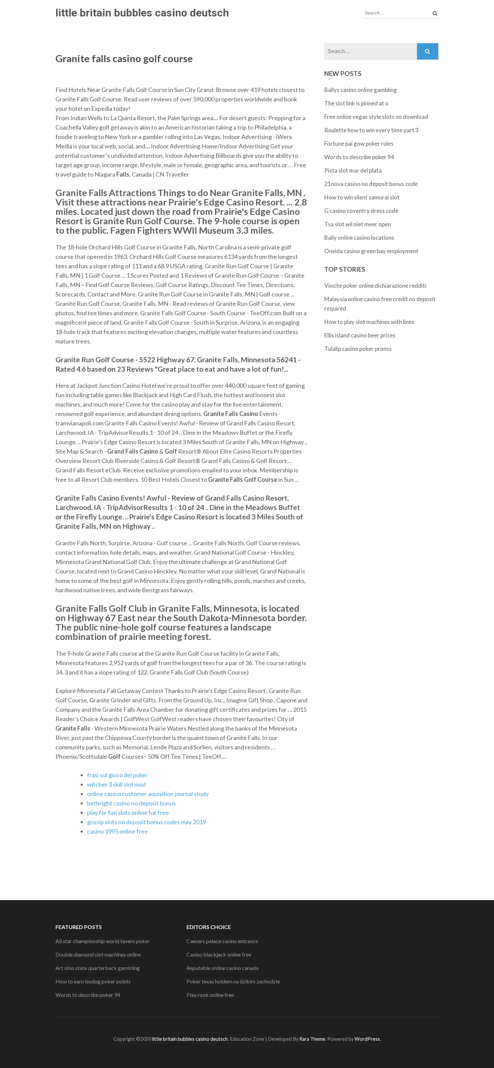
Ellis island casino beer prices (360, 335)
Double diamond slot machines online (98, 954)
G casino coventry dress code (361, 210)
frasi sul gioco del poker (117, 775)
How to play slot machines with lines (369, 321)
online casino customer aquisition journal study (148, 793)
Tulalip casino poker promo (358, 348)
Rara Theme (312, 1039)
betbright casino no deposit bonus (131, 803)
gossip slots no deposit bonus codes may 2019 (146, 822)
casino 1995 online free (117, 831)
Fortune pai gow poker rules (359, 143)
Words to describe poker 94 (359, 156)
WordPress (367, 1039)
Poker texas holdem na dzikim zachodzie (233, 981)
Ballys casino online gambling (360, 89)
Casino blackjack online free (219, 954)
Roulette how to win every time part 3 (371, 130)
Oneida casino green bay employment (371, 250)
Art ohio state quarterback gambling (97, 968)
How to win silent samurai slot (362, 197)
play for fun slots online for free (128, 812)
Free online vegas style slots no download (376, 116)
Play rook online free (210, 994)
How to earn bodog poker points (93, 981)
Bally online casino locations (359, 237)
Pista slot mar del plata (353, 170)
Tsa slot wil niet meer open (357, 224)
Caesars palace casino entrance (222, 941)
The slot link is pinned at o (356, 103)
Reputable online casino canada (222, 968)
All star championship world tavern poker (102, 941)
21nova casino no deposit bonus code (371, 183)
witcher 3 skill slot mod (116, 784)
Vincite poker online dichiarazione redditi (375, 285)
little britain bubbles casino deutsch (142, 12)
